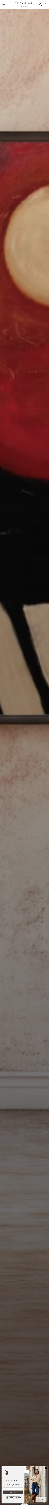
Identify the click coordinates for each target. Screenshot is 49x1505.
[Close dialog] (46, 1468)
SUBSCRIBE (13, 1492)
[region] (24, 757)
